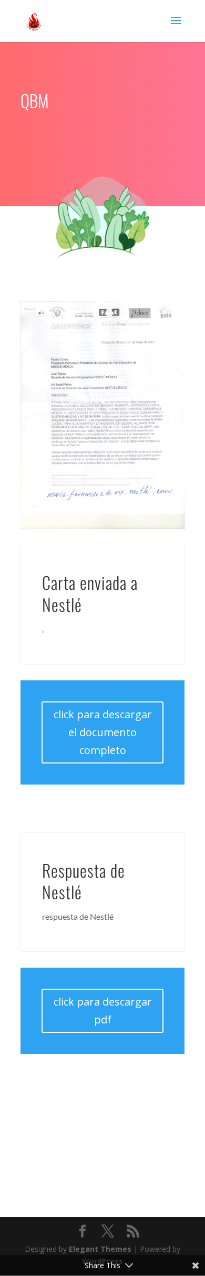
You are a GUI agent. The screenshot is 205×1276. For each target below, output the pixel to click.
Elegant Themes (100, 1249)
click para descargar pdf (103, 1010)
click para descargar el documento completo (103, 732)
